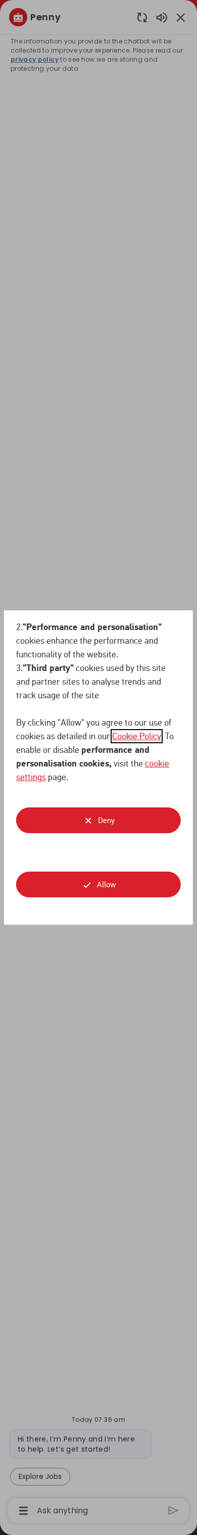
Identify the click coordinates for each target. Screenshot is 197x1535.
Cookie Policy (136, 736)
